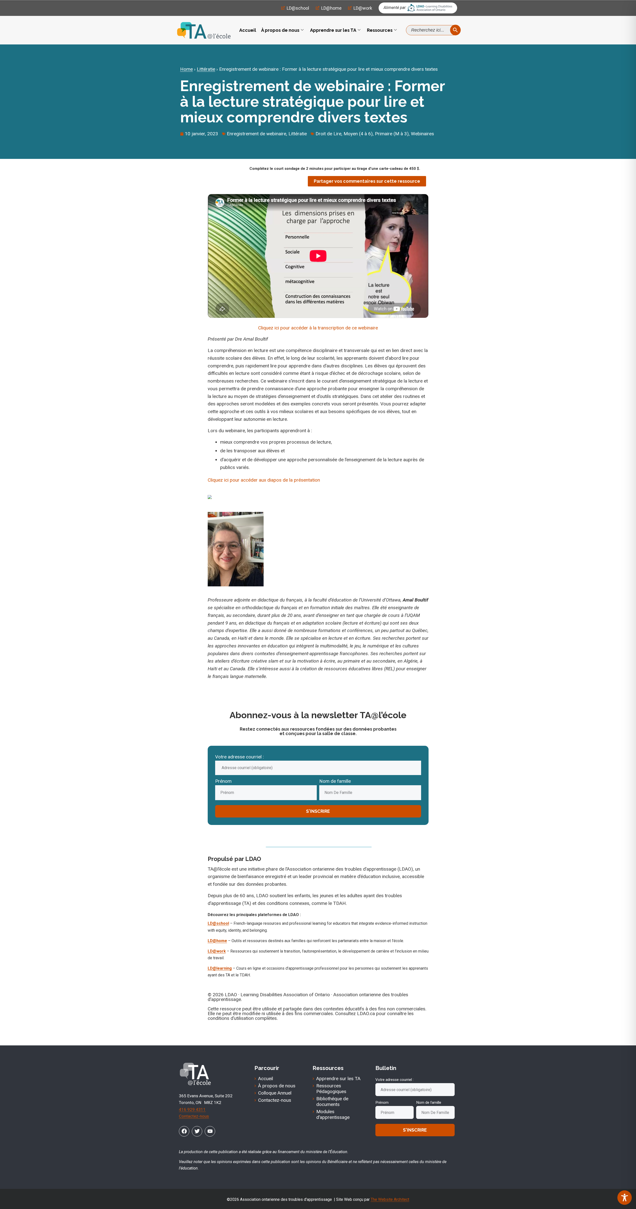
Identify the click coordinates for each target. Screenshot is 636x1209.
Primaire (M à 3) (392, 134)
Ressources (380, 30)
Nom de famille (335, 781)
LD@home (217, 940)
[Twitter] (197, 1131)
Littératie (206, 69)
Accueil (247, 30)
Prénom (223, 781)
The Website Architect (390, 1199)
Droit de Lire (328, 134)
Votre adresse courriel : (239, 757)
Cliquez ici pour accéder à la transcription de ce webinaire (318, 328)
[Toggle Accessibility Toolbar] (624, 1197)
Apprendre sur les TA (333, 30)
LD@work (217, 951)
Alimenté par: (395, 7)
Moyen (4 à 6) (358, 134)
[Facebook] (184, 1131)
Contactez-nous (194, 1116)
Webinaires (422, 134)
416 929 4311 (192, 1109)
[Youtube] (210, 1131)
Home (186, 69)
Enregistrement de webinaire (256, 134)
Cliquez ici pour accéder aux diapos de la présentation (264, 480)
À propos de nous (280, 30)
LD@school (218, 923)
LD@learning (220, 968)
